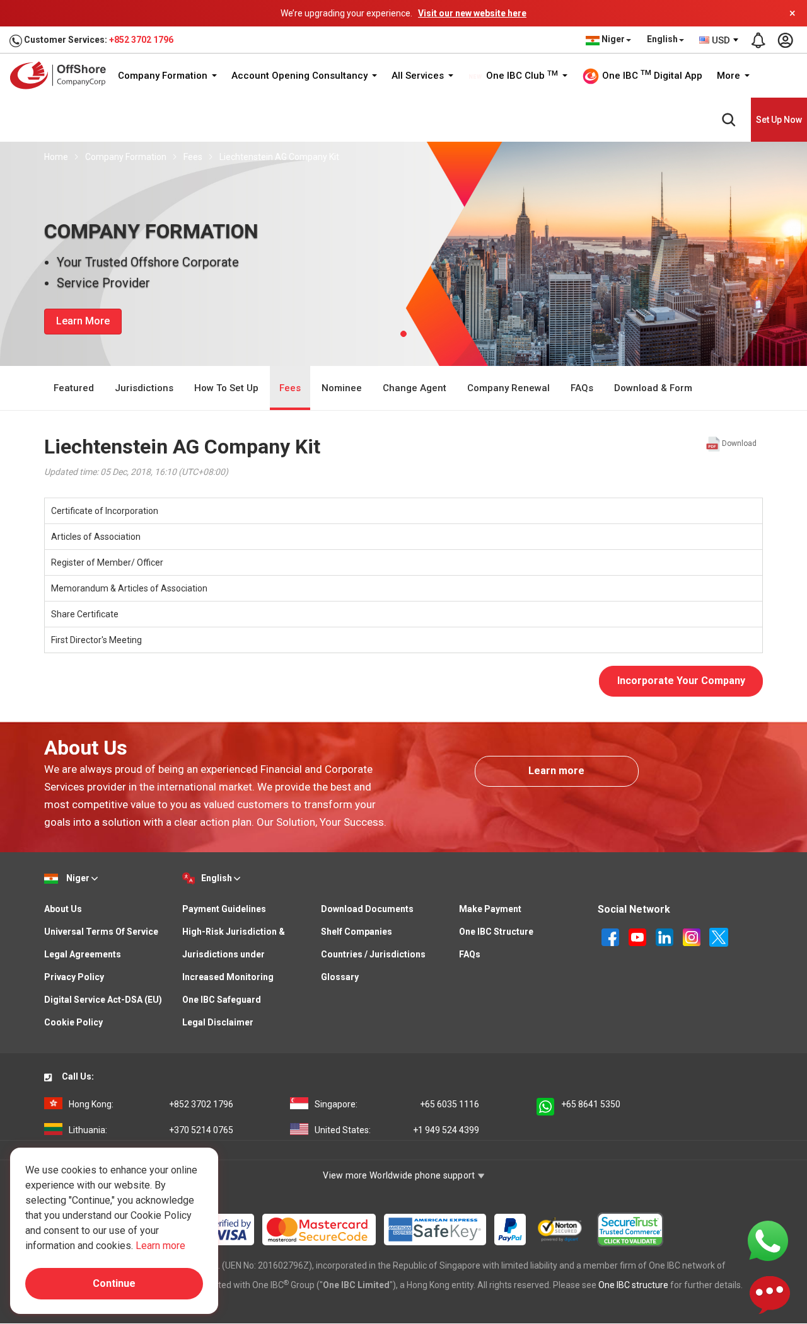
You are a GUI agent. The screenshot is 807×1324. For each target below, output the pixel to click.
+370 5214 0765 (151, 1130)
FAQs (582, 388)
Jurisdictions (144, 388)
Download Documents (367, 909)
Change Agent (414, 388)
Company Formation (164, 75)
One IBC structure (633, 1285)
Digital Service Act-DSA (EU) (103, 1000)
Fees (192, 157)
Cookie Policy (73, 1022)
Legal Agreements (82, 954)
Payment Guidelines (224, 909)
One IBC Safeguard (221, 1000)
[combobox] (719, 40)
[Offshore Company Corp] (62, 75)
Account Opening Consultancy (300, 75)
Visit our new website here (472, 13)
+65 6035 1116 (397, 1104)
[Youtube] (638, 936)
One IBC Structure (496, 932)
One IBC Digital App (651, 75)
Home (56, 157)
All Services (419, 75)
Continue (114, 1283)
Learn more (556, 771)
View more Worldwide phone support (400, 1175)
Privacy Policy (74, 977)
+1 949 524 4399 (397, 1130)
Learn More (83, 321)
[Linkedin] (665, 936)
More (730, 75)
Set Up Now (779, 120)
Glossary (340, 977)
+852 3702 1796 (141, 40)
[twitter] (718, 936)
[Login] (785, 40)
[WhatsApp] (768, 1240)
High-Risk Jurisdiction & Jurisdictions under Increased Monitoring (233, 954)
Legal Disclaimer (217, 1022)
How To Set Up (226, 388)
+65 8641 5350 (590, 1104)
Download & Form (653, 388)
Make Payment (490, 909)
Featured (74, 388)
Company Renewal (508, 388)
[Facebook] (611, 936)
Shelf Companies (356, 932)
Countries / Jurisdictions (373, 954)
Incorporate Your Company (681, 681)
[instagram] (692, 936)
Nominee (342, 388)
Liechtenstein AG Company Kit (279, 157)
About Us (63, 909)
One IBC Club (521, 75)
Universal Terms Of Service (101, 932)
